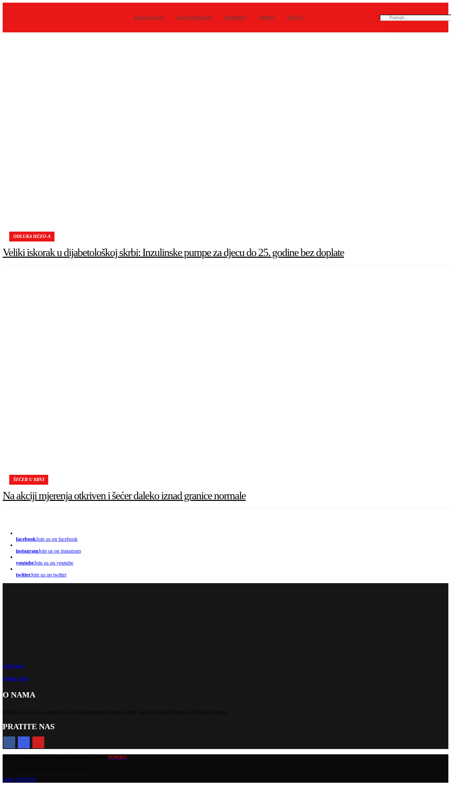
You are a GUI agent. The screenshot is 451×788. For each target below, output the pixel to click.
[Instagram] (24, 742)
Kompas (236, 17)
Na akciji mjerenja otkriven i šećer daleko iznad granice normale (124, 496)
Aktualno (149, 17)
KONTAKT (13, 666)
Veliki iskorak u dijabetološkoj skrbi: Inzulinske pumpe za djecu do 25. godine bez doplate (173, 252)
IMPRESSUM (15, 678)
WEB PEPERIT (20, 779)
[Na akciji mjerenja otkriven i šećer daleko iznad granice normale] (225, 380)
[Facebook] (9, 742)
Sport (267, 17)
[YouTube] (38, 742)
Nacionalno (194, 17)
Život (295, 17)
